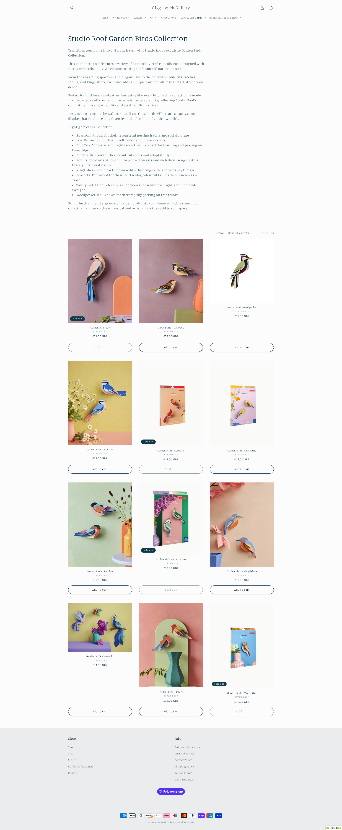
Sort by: (219, 232)
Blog (71, 753)
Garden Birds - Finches (100, 571)
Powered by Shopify (184, 822)
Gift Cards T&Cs (184, 779)
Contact (73, 772)
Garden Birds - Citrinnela (241, 450)
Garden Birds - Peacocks (100, 656)
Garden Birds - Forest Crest (171, 559)
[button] (72, 8)
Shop (71, 747)
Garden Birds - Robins (171, 691)
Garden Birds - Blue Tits (100, 449)
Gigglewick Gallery (164, 822)
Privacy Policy (183, 760)
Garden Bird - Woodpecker (242, 307)
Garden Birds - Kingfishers (242, 571)
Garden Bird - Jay (100, 327)
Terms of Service (185, 753)
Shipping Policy (184, 766)
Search (72, 760)
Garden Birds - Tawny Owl (241, 693)
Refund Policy (183, 772)
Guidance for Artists (81, 766)
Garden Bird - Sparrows (171, 327)
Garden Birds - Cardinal (171, 450)
